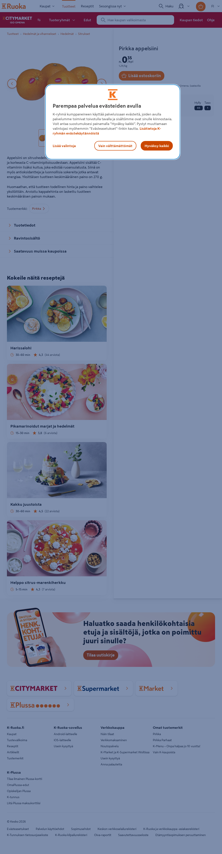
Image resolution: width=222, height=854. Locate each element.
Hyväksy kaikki (157, 145)
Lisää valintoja (64, 145)
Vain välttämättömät (115, 145)
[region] (112, 122)
